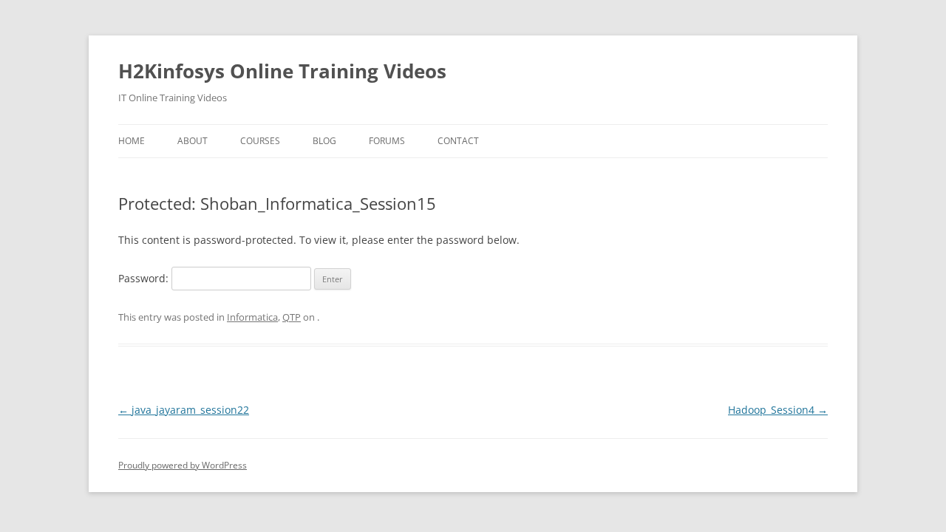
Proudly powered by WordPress (182, 465)
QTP (291, 317)
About (192, 140)
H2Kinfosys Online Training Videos (282, 71)
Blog (324, 140)
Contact (458, 140)
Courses (260, 140)
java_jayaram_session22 (183, 410)
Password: (144, 278)
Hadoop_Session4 (778, 410)
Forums (387, 140)
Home (131, 140)
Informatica (252, 317)
